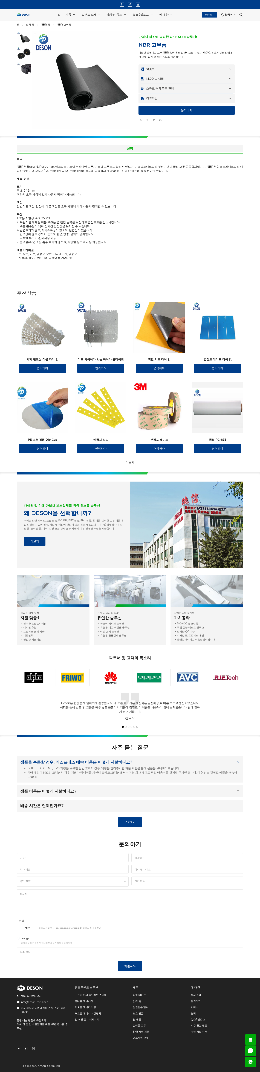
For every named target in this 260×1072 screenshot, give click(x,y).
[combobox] (20, 883)
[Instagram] (138, 4)
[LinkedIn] (122, 4)
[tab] (82, 132)
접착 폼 (30, 24)
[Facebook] (130, 4)
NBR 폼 (45, 24)
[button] (24, 38)
